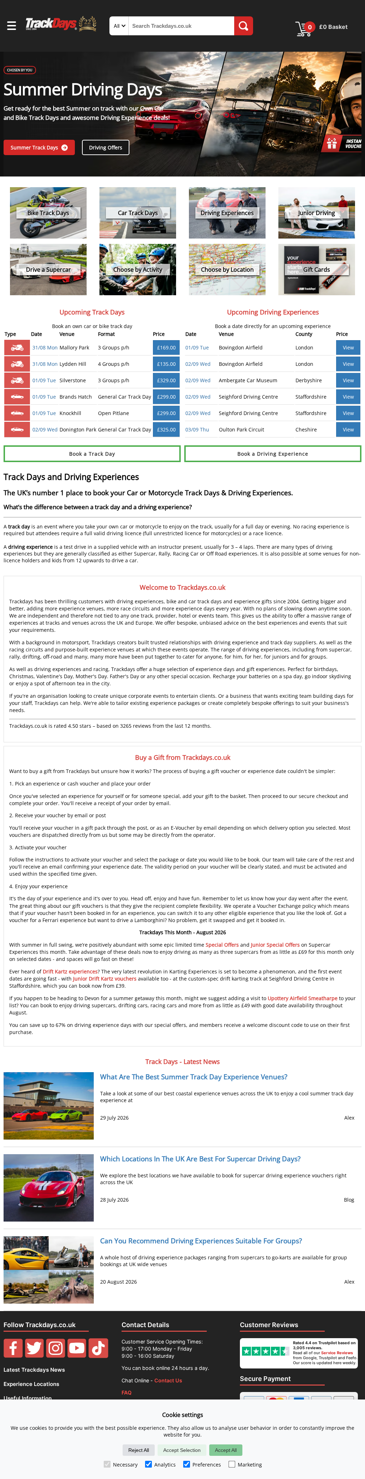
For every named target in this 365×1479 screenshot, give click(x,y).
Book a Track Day (92, 453)
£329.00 (166, 380)
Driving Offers (105, 147)
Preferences (206, 1464)
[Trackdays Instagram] (55, 1356)
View (348, 347)
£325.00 (166, 429)
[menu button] (12, 26)
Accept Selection (182, 1450)
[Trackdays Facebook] (13, 1356)
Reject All (138, 1450)
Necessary (125, 1464)
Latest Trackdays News (34, 1369)
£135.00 (166, 363)
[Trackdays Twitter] (34, 1356)
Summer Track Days (35, 147)
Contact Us (168, 1380)
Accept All (226, 1450)
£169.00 (166, 347)
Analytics (165, 1464)
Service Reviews (337, 1352)
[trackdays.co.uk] (61, 31)
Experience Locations (31, 1384)
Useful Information (28, 1398)
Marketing (250, 1464)
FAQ (127, 1393)
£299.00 (166, 396)
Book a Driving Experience (272, 453)
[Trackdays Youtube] (77, 1356)
